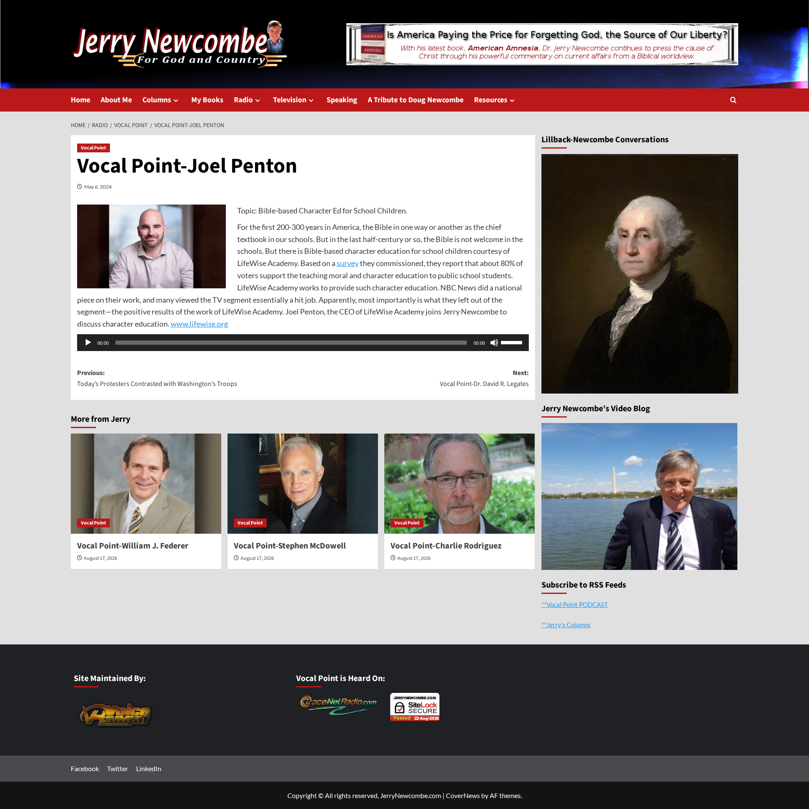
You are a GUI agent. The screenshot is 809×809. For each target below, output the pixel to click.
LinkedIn (148, 768)
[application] (303, 342)
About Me (116, 100)
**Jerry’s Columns (566, 624)
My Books (207, 100)
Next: (484, 378)
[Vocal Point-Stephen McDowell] (303, 484)
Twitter (117, 768)
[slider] (513, 341)
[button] (733, 100)
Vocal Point (93, 148)
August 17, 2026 (100, 558)
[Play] (88, 342)
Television (289, 100)
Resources (490, 100)
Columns (156, 100)
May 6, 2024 (98, 187)
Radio (243, 100)
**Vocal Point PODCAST (574, 604)
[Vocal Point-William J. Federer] (146, 484)
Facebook (85, 768)
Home (80, 100)
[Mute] (494, 342)
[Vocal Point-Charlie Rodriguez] (459, 484)
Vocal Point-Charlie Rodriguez (446, 546)
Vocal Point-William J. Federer (132, 546)
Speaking (342, 100)
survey (348, 263)
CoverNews (463, 795)
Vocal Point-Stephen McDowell (290, 546)
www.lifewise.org (199, 323)
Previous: (157, 378)
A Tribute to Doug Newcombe (415, 100)
